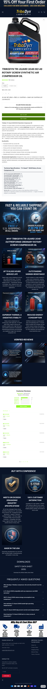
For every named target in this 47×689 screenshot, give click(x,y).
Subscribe (6, 675)
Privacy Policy (34, 647)
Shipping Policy (35, 649)
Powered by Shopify (28, 683)
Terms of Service (35, 654)
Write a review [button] (23, 406)
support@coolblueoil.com (8, 650)
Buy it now (23, 118)
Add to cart (23, 114)
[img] (6, 414)
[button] (5, 80)
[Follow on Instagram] (2, 680)
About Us (33, 645)
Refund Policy (34, 652)
